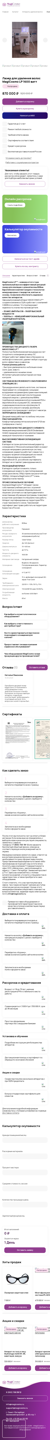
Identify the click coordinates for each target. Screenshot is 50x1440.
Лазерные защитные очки (16, 1293)
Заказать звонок (25, 1398)
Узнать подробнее (14, 205)
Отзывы (44, 275)
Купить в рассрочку (25, 108)
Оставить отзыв (37, 667)
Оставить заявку (25, 1250)
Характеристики (18, 275)
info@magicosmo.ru (17, 894)
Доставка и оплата (10, 1113)
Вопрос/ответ (32, 275)
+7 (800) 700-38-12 (20, 844)
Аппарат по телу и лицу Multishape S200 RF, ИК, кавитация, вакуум (15, 1354)
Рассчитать (12, 235)
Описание (6, 275)
